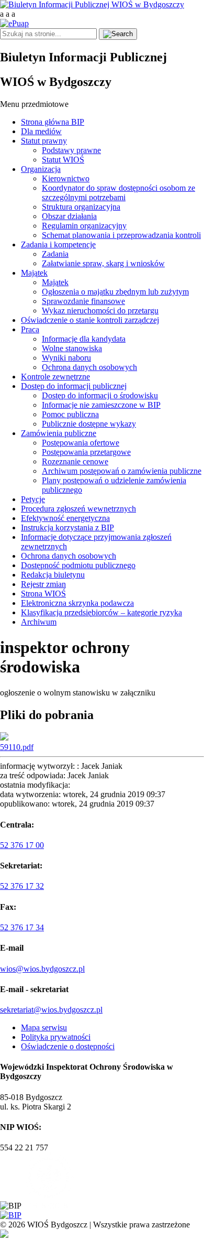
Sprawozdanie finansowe (83, 301)
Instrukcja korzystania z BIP (67, 527)
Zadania (55, 253)
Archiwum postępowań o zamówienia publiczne (121, 470)
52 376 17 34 (22, 927)
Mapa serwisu (44, 1027)
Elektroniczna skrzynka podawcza (77, 603)
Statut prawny (44, 140)
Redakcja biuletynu (53, 574)
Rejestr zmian (43, 584)
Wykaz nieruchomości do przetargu (100, 310)
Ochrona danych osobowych (89, 367)
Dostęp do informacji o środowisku (100, 395)
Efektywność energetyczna (65, 518)
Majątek (34, 272)
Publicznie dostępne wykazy (89, 423)
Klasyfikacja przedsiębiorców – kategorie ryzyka (101, 612)
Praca (30, 329)
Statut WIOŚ (63, 159)
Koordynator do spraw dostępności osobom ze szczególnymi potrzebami (118, 192)
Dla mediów (41, 131)
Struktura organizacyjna (81, 206)
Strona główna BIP (52, 121)
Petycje (33, 499)
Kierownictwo (65, 178)
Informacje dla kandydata (84, 338)
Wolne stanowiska (72, 348)
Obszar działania (69, 216)
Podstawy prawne (71, 150)
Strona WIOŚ (43, 593)
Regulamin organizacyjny (84, 225)
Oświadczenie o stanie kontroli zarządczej (90, 320)
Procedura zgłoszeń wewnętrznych (78, 508)
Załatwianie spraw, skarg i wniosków (103, 263)
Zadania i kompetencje (58, 244)
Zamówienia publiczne (58, 433)
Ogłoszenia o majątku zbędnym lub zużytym (115, 291)
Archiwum (38, 621)
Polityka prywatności (55, 1036)
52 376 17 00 (22, 845)
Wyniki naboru (66, 357)
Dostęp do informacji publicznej (74, 386)
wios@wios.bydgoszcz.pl (42, 968)
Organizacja (41, 169)
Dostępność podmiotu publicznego (78, 565)
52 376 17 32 (22, 886)
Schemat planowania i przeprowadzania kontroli (121, 235)
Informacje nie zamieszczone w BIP (101, 404)
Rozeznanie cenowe (75, 461)
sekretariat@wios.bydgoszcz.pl (51, 1009)
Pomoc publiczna (70, 414)
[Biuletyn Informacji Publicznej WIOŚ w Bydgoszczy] (92, 4)
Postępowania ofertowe (80, 442)
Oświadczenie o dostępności (68, 1046)
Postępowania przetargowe (86, 452)
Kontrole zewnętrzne (55, 376)
